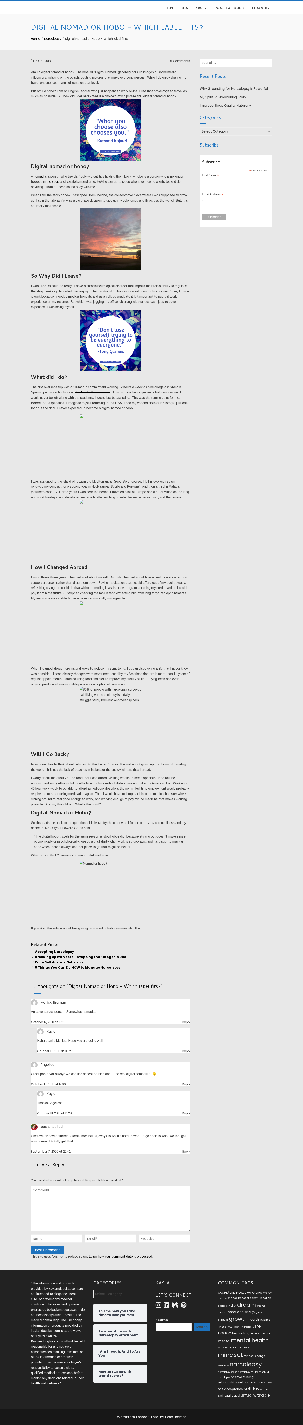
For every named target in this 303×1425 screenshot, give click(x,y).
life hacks (255, 1333)
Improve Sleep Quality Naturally (225, 105)
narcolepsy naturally (249, 1372)
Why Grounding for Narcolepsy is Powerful (234, 88)
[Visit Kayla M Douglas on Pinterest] (183, 1306)
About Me (202, 7)
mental (224, 1341)
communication (260, 1298)
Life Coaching (260, 7)
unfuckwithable (255, 1395)
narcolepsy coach (227, 1372)
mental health (250, 1340)
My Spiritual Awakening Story (223, 97)
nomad (39, 176)
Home (170, 7)
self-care (245, 1382)
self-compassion (263, 1382)
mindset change (254, 1356)
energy (250, 1312)
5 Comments (179, 61)
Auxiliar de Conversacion (92, 392)
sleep (266, 1389)
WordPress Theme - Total (138, 1417)
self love (253, 1388)
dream (246, 1305)
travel (235, 1396)
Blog (185, 7)
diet (233, 1306)
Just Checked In (53, 1126)
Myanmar (223, 1365)
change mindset (238, 1298)
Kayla (51, 1093)
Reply (186, 1022)
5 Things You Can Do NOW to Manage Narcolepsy (78, 967)
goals (259, 1312)
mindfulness (239, 1347)
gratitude (223, 1319)
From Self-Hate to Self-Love (59, 962)
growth (238, 1319)
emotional (236, 1312)
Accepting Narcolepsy (54, 951)
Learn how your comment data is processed (120, 1256)
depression (224, 1306)
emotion (222, 1312)
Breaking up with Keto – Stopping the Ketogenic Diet (81, 957)
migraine (223, 1347)
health (253, 1319)
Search (162, 1320)
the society (54, 181)
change (257, 1292)
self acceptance (230, 1389)
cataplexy (244, 1292)
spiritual (224, 1395)
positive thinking (242, 1377)
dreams (261, 1306)
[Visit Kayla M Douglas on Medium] (175, 1306)
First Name (210, 175)
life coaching (240, 1333)
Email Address (212, 194)
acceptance (228, 1292)
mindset (230, 1355)
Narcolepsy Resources (230, 7)
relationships (227, 1382)
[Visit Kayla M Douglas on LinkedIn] (166, 1306)
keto (230, 1326)
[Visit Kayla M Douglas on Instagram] (158, 1306)
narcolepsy (246, 1364)
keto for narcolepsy (243, 1326)
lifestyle (265, 1333)
